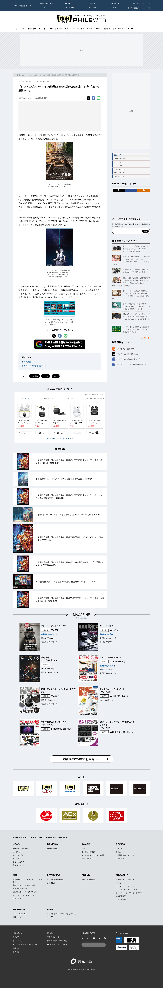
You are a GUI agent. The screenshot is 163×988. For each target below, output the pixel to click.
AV (23, 29)
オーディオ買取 (138, 8)
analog (118, 883)
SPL (115, 7)
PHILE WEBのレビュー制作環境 (25, 944)
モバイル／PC (18, 855)
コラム (118, 852)
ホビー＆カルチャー (120, 173)
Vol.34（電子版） (118, 695)
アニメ (45, 376)
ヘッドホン (43, 29)
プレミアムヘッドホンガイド (126, 889)
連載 (15, 875)
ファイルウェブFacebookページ (128, 359)
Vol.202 (54, 630)
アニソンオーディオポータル (23, 895)
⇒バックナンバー (143, 338)
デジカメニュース (120, 169)
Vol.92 (113, 630)
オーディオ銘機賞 (88, 852)
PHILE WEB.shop (47, 668)
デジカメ (80, 29)
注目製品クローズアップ (124, 240)
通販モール (17, 917)
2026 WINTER (116, 661)
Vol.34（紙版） (105, 700)
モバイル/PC (69, 29)
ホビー (98, 29)
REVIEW (120, 844)
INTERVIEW (53, 875)
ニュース (24, 75)
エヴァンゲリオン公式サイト (34, 365)
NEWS (16, 844)
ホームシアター (56, 29)
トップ (16, 29)
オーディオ (32, 29)
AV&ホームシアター (120, 159)
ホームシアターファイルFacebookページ (131, 364)
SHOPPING (19, 909)
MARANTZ (69, 3)
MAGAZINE (81, 614)
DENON (92, 3)
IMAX (55, 376)
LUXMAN (115, 3)
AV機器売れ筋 (52, 848)
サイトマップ (18, 940)
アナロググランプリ (89, 858)
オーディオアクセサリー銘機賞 (93, 855)
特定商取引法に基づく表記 (57, 940)
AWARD (86, 844)
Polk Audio (69, 7)
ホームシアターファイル (125, 886)
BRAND (86, 875)
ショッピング (118, 29)
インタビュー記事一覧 (55, 879)
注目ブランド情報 (88, 879)
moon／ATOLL (138, 3)
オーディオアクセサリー (125, 879)
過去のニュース (119, 176)
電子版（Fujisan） (48, 641)
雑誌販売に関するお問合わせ (81, 759)
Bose (46, 7)
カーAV (89, 29)
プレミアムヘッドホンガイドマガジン (130, 892)
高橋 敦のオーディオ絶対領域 (24, 885)
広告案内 (16, 937)
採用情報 (16, 952)
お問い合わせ (18, 933)
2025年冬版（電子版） (61, 728)
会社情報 (16, 948)
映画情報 (34, 376)
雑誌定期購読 (121, 896)
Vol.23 (54, 695)
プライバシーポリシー (55, 937)
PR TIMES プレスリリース (57, 944)
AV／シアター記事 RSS (125, 349)
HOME (18, 75)
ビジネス (107, 29)
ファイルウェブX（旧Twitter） (128, 354)
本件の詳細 (26, 361)
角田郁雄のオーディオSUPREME (25, 892)
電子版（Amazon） (48, 638)
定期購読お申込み (47, 634)
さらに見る (120, 858)
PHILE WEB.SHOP (20, 913)
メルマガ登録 (121, 899)
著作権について (53, 933)
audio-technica (46, 3)
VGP (83, 848)
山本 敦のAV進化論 (20, 888)
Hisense (92, 7)
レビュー (119, 848)
